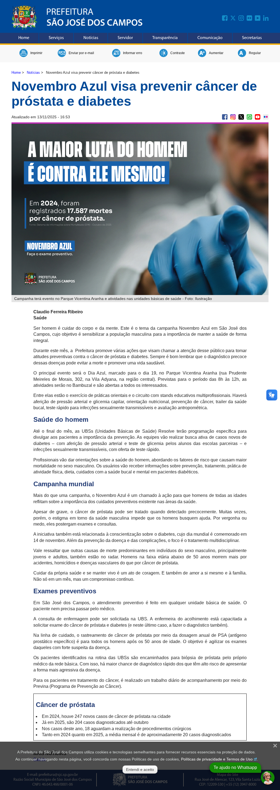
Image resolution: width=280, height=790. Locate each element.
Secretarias (252, 38)
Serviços (56, 38)
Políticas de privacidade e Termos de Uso (217, 759)
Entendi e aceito (140, 769)
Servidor (125, 38)
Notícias (90, 38)
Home (23, 38)
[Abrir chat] (268, 778)
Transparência (165, 38)
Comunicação (210, 38)
